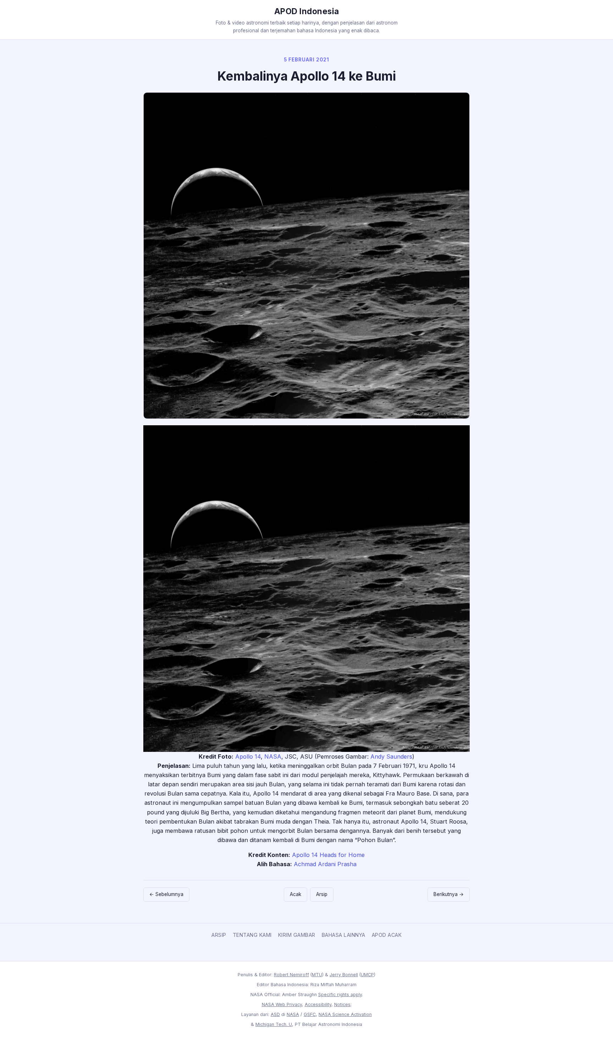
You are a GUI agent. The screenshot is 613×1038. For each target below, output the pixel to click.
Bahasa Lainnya (343, 935)
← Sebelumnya (166, 894)
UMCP (367, 974)
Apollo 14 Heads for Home (328, 854)
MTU (317, 974)
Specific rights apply (340, 994)
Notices (342, 1004)
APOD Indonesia (306, 11)
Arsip (321, 894)
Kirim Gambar (296, 935)
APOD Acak (387, 935)
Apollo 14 (248, 756)
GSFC (310, 1014)
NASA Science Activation (345, 1014)
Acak (295, 894)
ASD (275, 1014)
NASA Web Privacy (282, 1004)
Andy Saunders (391, 756)
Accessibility (318, 1004)
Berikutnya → (448, 894)
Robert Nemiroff (291, 974)
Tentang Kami (252, 935)
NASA (272, 756)
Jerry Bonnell (344, 974)
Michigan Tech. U (273, 1024)
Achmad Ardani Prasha (325, 864)
